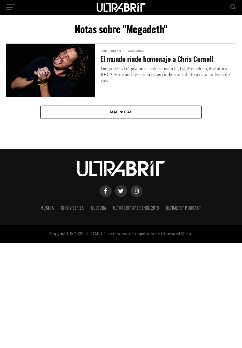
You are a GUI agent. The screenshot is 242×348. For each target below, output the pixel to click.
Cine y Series (72, 208)
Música (47, 208)
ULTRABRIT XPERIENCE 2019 (136, 208)
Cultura (98, 208)
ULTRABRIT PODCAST (183, 208)
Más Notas (121, 112)
